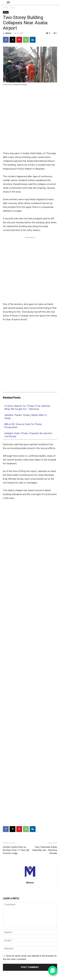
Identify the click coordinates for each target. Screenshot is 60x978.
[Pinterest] (19, 40)
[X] (12, 40)
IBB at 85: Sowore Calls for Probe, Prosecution (23, 426)
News (13, 7)
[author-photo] (30, 878)
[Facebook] (6, 40)
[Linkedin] (33, 40)
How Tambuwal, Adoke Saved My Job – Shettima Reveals (44, 850)
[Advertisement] (30, 120)
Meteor (9, 33)
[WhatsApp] (26, 40)
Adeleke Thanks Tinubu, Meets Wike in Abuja (25, 417)
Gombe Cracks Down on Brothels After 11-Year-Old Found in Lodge (16, 850)
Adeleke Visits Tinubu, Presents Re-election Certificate (28, 435)
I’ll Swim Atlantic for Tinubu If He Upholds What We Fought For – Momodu (27, 407)
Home (5, 7)
